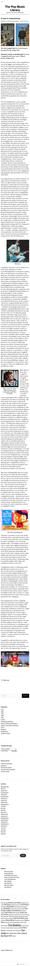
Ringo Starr (22, 920)
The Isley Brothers (24, 925)
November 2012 (4, 820)
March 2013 (3, 812)
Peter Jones (24, 918)
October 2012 (4, 822)
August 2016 (4, 794)
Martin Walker (12, 916)
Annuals (3, 719)
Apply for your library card (8, 846)
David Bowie (10, 906)
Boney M (17, 904)
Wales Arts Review (8, 885)
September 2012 (5, 824)
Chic (20, 904)
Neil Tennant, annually (6, 767)
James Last (23, 912)
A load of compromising (10, 18)
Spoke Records (8, 881)
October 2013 (4, 802)
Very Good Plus (8, 883)
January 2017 (4, 790)
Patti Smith (17, 918)
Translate (14, 751)
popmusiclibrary (15, 21)
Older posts (6, 680)
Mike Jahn (11, 918)
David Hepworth (23, 906)
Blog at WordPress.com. (7, 950)
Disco (2, 908)
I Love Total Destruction (10, 879)
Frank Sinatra (8, 912)
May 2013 (3, 808)
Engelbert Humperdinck (13, 910)
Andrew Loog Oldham (14, 903)
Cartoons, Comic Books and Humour (9, 725)
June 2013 (3, 806)
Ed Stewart (12, 908)
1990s (2, 717)
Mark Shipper (6, 916)
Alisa (7, 902)
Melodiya (16, 916)
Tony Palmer (18, 933)
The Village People (17, 930)
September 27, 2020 (5, 21)
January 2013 (4, 816)
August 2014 (4, 800)
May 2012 (3, 831)
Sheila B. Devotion (9, 922)
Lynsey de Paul (24, 914)
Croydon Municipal (8, 873)
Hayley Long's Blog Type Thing (11, 877)
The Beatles (14, 925)
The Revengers (16, 927)
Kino (20, 914)
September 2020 (5, 786)
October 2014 (4, 798)
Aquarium (23, 902)
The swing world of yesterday (8, 769)
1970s (2, 713)
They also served (5, 771)
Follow (22, 855)
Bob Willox (13, 904)
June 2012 (3, 830)
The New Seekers (9, 927)
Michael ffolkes (21, 916)
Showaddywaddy (17, 922)
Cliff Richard (25, 904)
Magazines (3, 729)
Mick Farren (6, 918)
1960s (2, 712)
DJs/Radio (6, 908)
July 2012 (3, 828)
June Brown (16, 914)
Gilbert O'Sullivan (16, 912)
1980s (2, 715)
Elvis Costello (21, 908)
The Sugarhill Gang (9, 930)
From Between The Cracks (10, 875)
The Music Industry (5, 733)
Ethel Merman (23, 910)
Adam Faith (3, 902)
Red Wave (17, 920)
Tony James (10, 933)
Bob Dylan (7, 904)
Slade (22, 922)
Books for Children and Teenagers (9, 723)
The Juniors (3, 927)
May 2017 (3, 788)
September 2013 (5, 804)
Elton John (17, 908)
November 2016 (4, 792)
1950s (2, 710)
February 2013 (4, 814)
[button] (7, 34)
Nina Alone (3, 765)
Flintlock (2, 912)
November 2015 (4, 796)
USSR (10, 936)
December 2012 (4, 818)
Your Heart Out (7, 887)
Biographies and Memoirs (7, 721)
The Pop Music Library (15, 8)
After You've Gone (8, 871)
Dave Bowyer (3, 906)
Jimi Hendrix (4, 914)
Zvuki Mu (14, 935)
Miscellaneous (4, 731)
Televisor (6, 925)
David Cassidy (17, 906)
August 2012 (4, 826)
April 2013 (3, 810)
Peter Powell (3, 920)
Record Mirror (10, 920)
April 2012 (3, 833)
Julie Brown (11, 914)
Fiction (2, 727)
